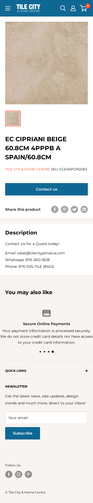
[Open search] (63, 8)
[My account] (73, 8)
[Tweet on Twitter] (74, 209)
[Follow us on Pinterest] (28, 474)
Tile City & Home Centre (27, 169)
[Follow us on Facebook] (8, 474)
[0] (83, 8)
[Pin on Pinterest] (64, 209)
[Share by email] (84, 209)
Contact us (46, 189)
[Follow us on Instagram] (18, 474)
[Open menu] (7, 8)
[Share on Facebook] (54, 209)
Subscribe (22, 433)
